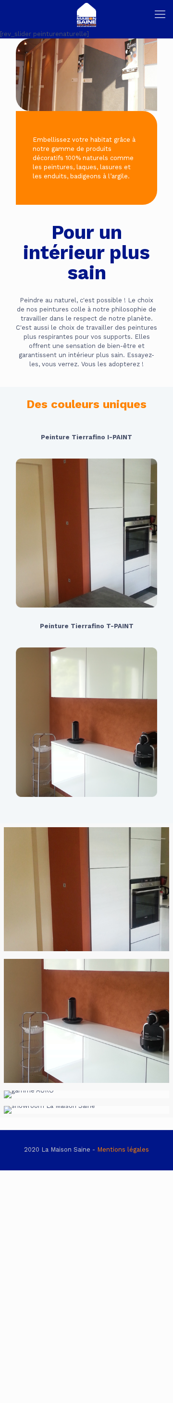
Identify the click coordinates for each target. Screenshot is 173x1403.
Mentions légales (123, 1149)
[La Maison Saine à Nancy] (86, 14)
